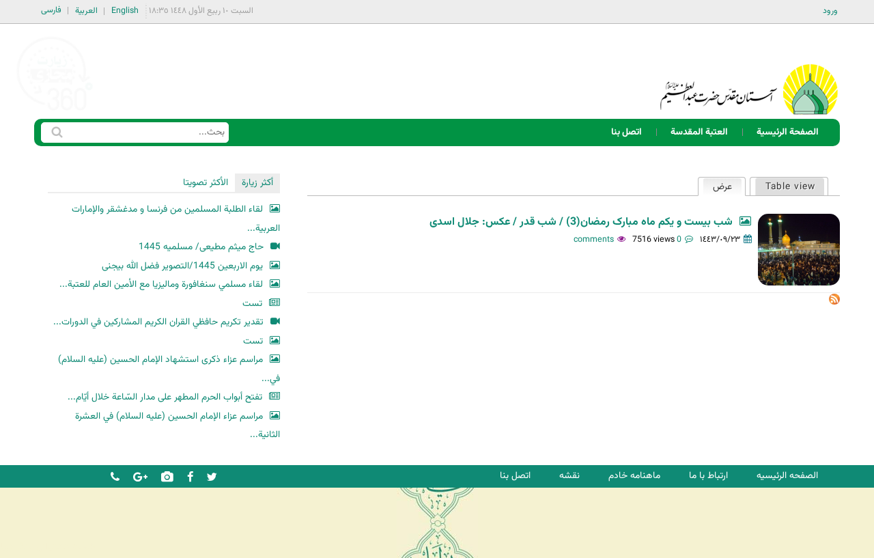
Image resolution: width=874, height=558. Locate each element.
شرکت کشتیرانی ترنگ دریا (47, 547)
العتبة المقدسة (699, 132)
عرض (717, 187)
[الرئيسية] (749, 71)
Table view (790, 187)
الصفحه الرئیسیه (787, 476)
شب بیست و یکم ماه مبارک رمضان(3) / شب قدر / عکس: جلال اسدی (581, 222)
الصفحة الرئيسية (788, 132)
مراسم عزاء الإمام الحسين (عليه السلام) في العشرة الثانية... (177, 426)
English (125, 11)
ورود (830, 11)
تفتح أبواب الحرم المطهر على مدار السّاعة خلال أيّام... (165, 397)
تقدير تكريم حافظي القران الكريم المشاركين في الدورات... (158, 322)
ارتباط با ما (708, 476)
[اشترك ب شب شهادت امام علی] (834, 302)
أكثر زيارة (257, 183)
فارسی (51, 10)
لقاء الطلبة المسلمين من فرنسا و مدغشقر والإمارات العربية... (176, 219)
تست (252, 303)
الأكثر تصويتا (205, 183)
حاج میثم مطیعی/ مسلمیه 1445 (201, 247)
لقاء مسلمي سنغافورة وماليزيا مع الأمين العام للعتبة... (161, 284)
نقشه (569, 476)
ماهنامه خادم (634, 476)
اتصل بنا (626, 132)
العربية (86, 11)
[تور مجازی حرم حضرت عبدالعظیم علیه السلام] (55, 111)
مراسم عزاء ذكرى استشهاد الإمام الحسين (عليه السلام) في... (169, 369)
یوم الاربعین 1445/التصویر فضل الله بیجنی (182, 266)
